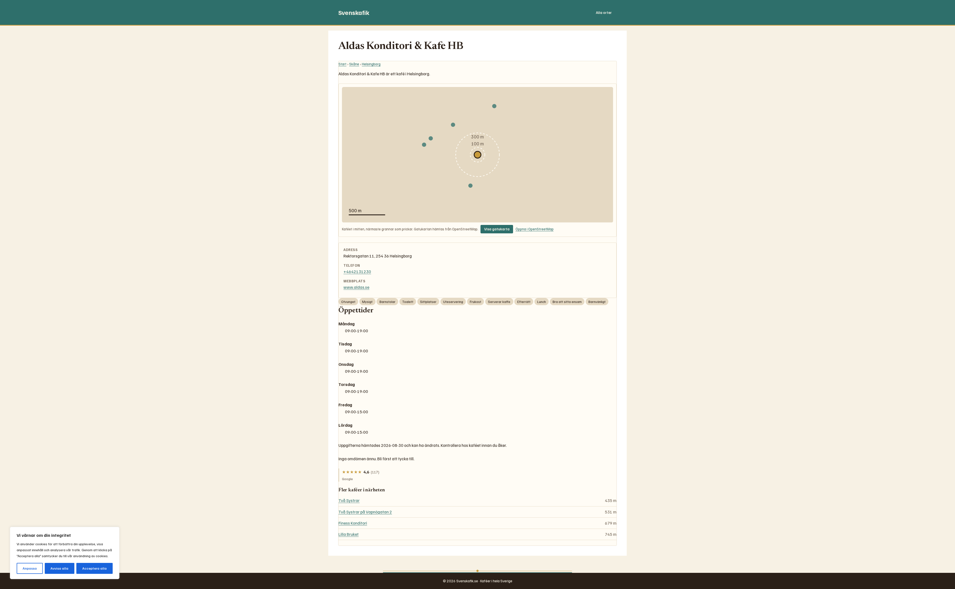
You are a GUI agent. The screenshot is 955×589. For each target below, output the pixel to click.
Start (342, 64)
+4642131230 (357, 271)
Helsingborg (371, 64)
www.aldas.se (356, 287)
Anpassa (30, 568)
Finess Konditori (352, 523)
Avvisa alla (59, 568)
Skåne (354, 64)
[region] (64, 553)
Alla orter (604, 12)
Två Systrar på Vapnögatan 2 (365, 511)
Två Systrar (349, 500)
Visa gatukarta (497, 229)
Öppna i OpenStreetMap (535, 229)
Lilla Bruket (348, 534)
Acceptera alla (94, 568)
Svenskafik (353, 12)
